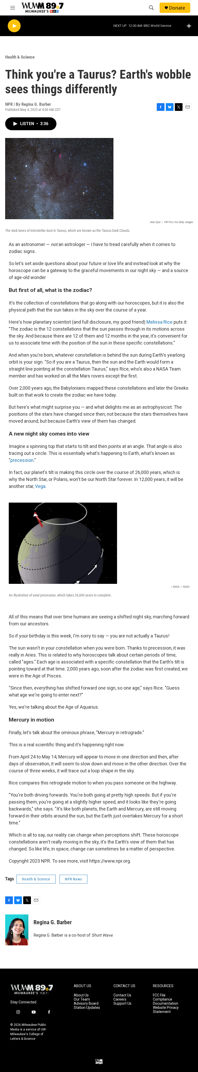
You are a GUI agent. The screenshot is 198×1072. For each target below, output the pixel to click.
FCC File (159, 995)
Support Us (122, 1003)
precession (22, 460)
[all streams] (190, 25)
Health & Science (20, 57)
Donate (177, 8)
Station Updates (87, 1008)
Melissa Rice (159, 322)
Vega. (40, 486)
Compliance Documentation (165, 1001)
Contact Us (122, 995)
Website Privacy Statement (166, 1010)
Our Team (82, 999)
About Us (81, 995)
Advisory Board (86, 1003)
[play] (14, 26)
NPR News (73, 879)
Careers (119, 999)
